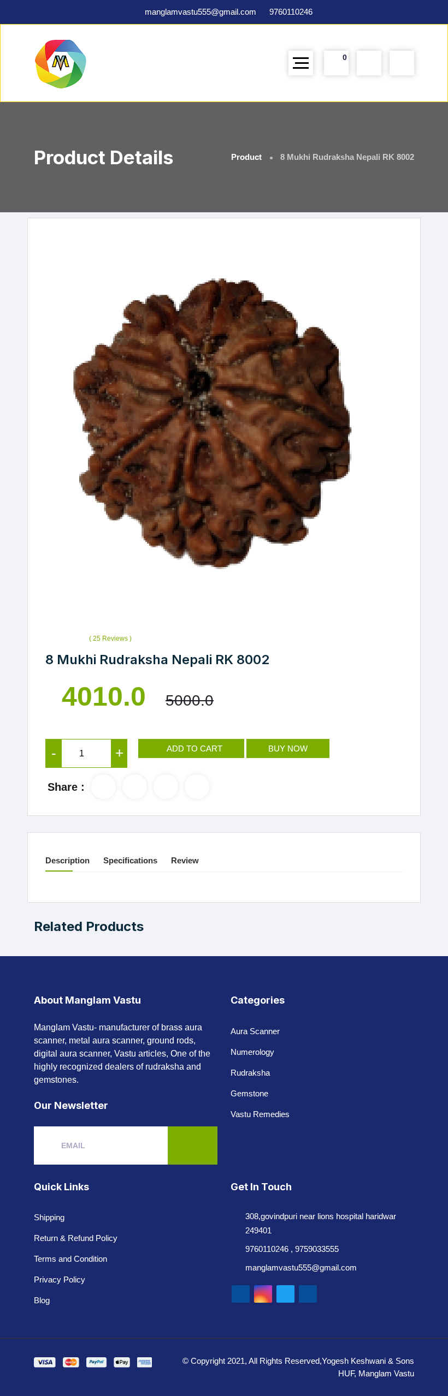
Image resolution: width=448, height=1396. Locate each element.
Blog (42, 1300)
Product (246, 157)
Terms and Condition (70, 1258)
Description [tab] (67, 860)
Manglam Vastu (386, 1373)
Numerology (252, 1052)
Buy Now (288, 748)
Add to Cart (194, 748)
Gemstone (249, 1093)
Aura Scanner (255, 1031)
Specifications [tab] (130, 860)
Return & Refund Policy (75, 1238)
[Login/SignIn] (402, 63)
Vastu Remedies (260, 1114)
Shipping (49, 1217)
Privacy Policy (59, 1279)
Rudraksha (250, 1072)
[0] (336, 63)
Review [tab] (185, 860)
